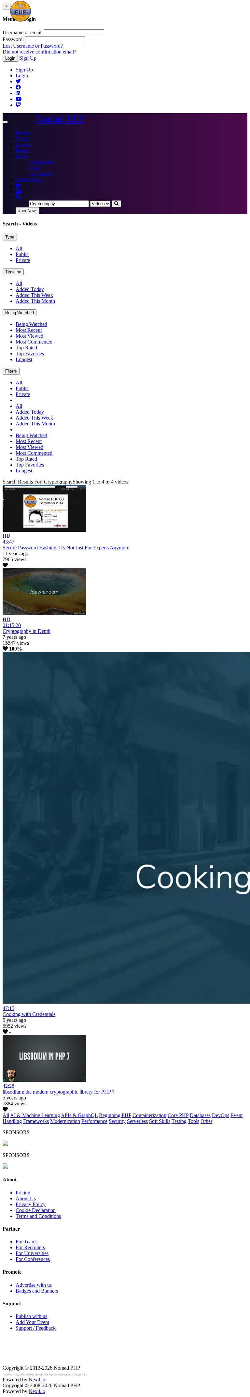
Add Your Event (32, 1322)
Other (206, 1121)
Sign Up (27, 58)
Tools (193, 1121)
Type (9, 237)
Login (10, 58)
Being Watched (19, 312)
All (19, 248)
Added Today (30, 289)
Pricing (23, 1192)
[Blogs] (18, 185)
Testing (179, 1121)
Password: (13, 39)
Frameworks (36, 1121)
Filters (11, 371)
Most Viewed (29, 336)
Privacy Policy (31, 1204)
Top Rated (26, 347)
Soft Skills (159, 1121)
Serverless (137, 1121)
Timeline (13, 271)
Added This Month (35, 301)
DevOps (220, 1115)
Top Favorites (30, 353)
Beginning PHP (115, 1115)
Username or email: (23, 32)
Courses (24, 144)
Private (23, 260)
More (21, 156)
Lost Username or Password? (33, 46)
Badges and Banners (37, 1291)
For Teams (26, 1241)
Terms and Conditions (38, 1216)
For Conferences (33, 1259)
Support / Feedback (36, 1328)
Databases (200, 1115)
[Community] (19, 191)
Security (117, 1121)
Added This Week (34, 295)
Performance (94, 1121)
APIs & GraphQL (79, 1115)
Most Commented (34, 342)
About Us (26, 1198)
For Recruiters (30, 1247)
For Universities (32, 1253)
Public (22, 254)
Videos (23, 138)
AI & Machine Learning (35, 1115)
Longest (24, 359)
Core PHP (178, 1115)
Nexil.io (37, 1379)
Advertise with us (34, 1285)
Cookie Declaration (36, 1210)
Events (23, 132)
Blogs (35, 168)
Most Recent (29, 330)
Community (41, 174)
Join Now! (27, 210)
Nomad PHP (60, 119)
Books (22, 150)
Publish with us (31, 1316)
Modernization (65, 1121)
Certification (41, 162)
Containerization (149, 1115)
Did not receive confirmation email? (39, 51)
